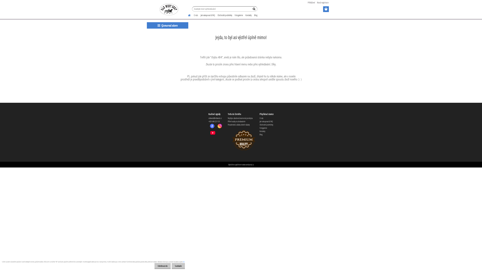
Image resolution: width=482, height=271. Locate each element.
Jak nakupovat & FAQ (208, 15)
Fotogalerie (239, 15)
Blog (255, 15)
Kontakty (249, 15)
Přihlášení (311, 2)
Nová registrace (323, 2)
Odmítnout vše (163, 266)
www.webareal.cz (248, 164)
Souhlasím (178, 266)
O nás (196, 15)
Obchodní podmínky (225, 15)
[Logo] (168, 9)
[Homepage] (187, 15)
